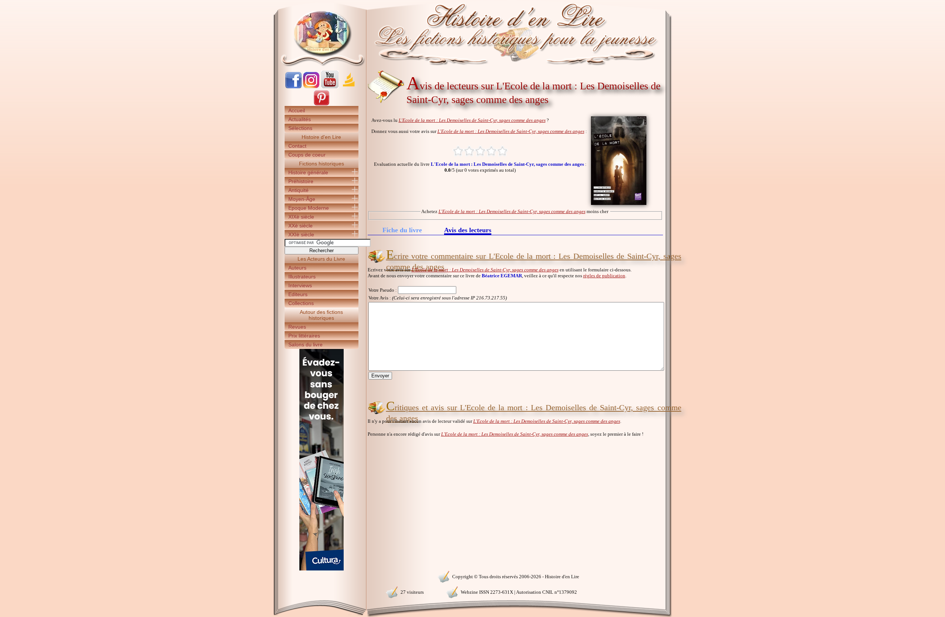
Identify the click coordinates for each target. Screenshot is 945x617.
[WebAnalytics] (321, 576)
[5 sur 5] (502, 151)
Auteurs (297, 268)
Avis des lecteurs (467, 230)
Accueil (296, 110)
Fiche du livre (402, 230)
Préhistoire (300, 181)
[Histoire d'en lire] (472, 33)
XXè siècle (300, 226)
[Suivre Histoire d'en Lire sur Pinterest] (321, 104)
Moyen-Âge (301, 199)
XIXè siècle (301, 217)
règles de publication (604, 275)
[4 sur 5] (491, 151)
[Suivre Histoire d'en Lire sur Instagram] (311, 86)
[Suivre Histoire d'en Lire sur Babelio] (349, 86)
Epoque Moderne (308, 208)
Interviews (300, 285)
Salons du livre (305, 344)
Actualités (299, 119)
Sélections (300, 128)
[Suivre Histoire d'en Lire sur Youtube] (330, 86)
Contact (297, 146)
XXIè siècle (301, 234)
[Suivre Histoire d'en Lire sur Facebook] (293, 86)
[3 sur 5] (480, 151)
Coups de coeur (307, 155)
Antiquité (298, 190)
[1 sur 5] (458, 151)
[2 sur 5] (469, 151)
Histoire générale (308, 172)
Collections (301, 303)
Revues (297, 327)
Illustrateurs (302, 277)
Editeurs (297, 294)
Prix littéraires (304, 336)
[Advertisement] (694, 129)
